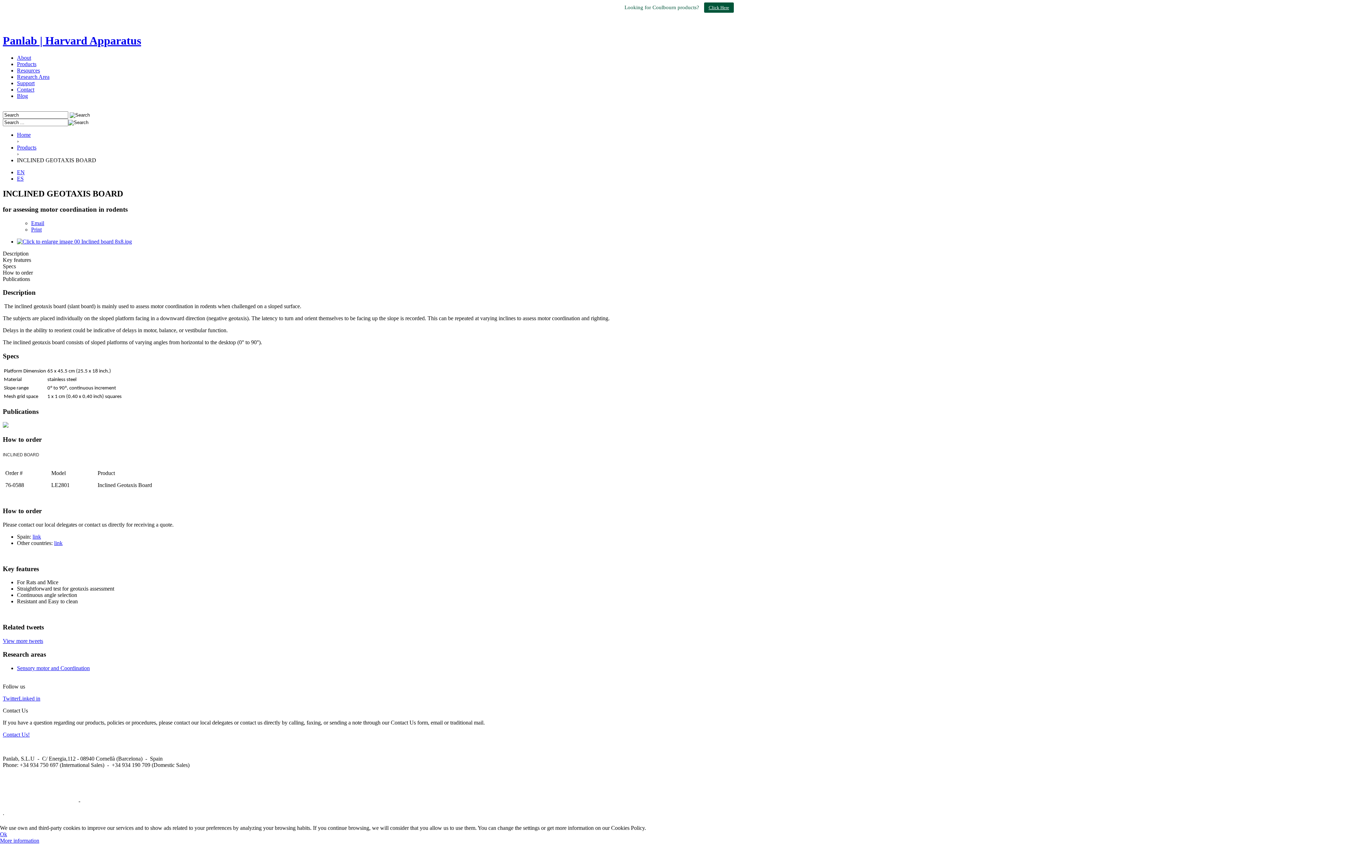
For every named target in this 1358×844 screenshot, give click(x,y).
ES (20, 179)
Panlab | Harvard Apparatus (72, 40)
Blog (22, 96)
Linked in (29, 699)
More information (19, 841)
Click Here (719, 7)
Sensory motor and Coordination (53, 668)
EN (21, 172)
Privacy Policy (98, 801)
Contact (25, 90)
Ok (3, 834)
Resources (28, 71)
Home (24, 135)
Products (26, 64)
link (37, 537)
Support (26, 83)
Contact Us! (16, 735)
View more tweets (23, 641)
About (24, 58)
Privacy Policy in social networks (40, 801)
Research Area (33, 77)
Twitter (11, 699)
